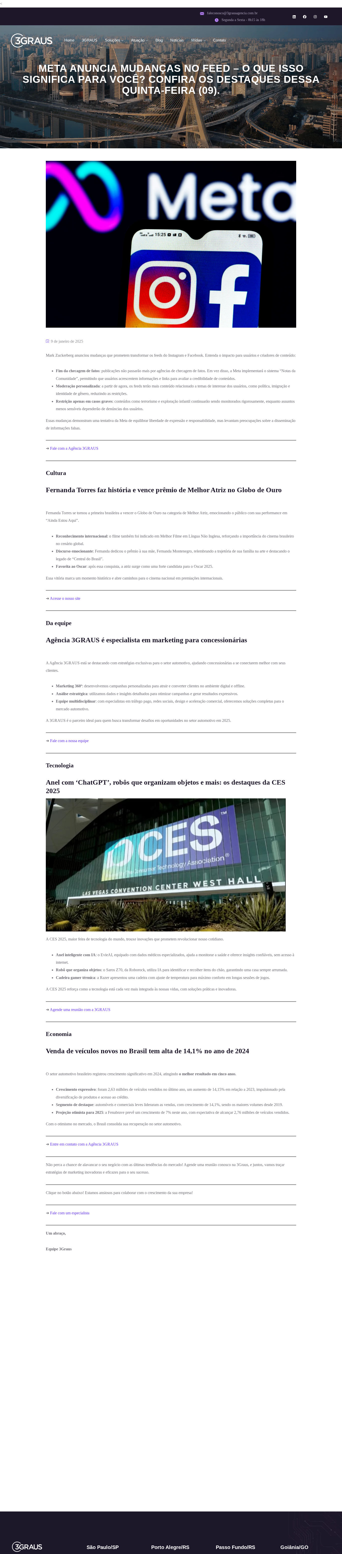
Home (69, 40)
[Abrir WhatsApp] (329, 1541)
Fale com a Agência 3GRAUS (74, 448)
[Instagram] (315, 17)
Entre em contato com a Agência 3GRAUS (84, 1144)
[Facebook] (304, 17)
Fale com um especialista (69, 1213)
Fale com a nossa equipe (69, 741)
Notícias (177, 40)
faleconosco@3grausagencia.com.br (232, 13)
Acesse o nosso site (65, 598)
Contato (219, 40)
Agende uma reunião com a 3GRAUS (80, 1009)
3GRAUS (89, 40)
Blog (159, 40)
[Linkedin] (294, 17)
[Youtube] (325, 17)
